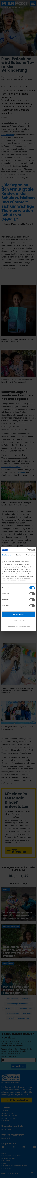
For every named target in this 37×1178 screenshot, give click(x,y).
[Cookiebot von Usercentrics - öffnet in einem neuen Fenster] (26, 549)
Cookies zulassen (18, 614)
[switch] (32, 593)
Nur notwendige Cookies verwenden (18, 626)
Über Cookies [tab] (30, 555)
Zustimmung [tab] (6, 555)
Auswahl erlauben (18, 620)
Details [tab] (18, 555)
